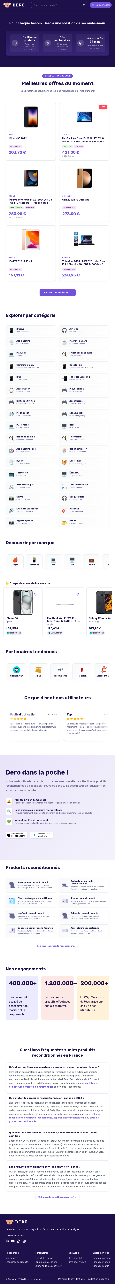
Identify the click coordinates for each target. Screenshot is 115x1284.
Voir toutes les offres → (57, 292)
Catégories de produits (17, 1262)
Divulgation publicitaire (98, 1279)
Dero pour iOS (75, 1258)
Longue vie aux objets (46, 1262)
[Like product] (36, 594)
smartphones (90, 1083)
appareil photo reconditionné (69, 1117)
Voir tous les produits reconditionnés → (57, 946)
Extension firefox (101, 1262)
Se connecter (103, 5)
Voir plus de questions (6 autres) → (57, 1197)
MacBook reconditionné (39, 1117)
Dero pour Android (77, 1262)
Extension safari (101, 1266)
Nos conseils (12, 1258)
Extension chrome (102, 1258)
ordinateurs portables (21, 1086)
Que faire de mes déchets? (48, 1266)
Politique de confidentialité (71, 1279)
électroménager (44, 1086)
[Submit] (84, 5)
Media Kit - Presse (44, 1258)
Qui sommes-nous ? (15, 1235)
